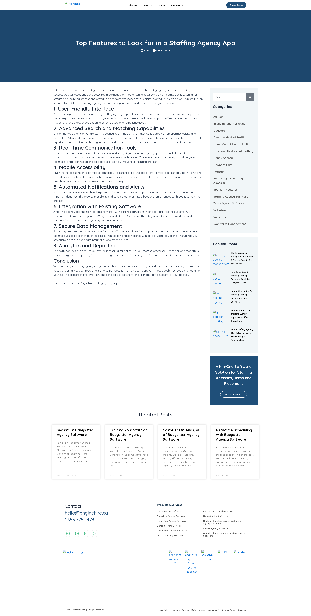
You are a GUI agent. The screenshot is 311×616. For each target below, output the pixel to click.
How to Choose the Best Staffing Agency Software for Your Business (242, 296)
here (121, 283)
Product (148, 5)
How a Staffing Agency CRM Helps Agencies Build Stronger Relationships (242, 334)
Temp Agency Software (228, 203)
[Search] (250, 97)
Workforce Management (229, 224)
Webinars (219, 217)
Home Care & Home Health (231, 144)
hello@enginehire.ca (86, 513)
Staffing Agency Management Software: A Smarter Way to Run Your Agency (242, 258)
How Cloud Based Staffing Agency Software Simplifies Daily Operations (240, 277)
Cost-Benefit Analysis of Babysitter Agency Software (181, 435)
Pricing (162, 5)
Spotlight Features (225, 189)
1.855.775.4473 (79, 519)
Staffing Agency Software (230, 196)
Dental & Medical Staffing (230, 137)
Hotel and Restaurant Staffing (233, 151)
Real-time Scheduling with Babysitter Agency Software (234, 435)
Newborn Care (222, 164)
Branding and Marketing (229, 123)
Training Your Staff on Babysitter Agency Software (128, 435)
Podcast (218, 171)
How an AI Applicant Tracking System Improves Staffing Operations (240, 315)
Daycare (219, 130)
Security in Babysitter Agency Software (75, 432)
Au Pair (218, 116)
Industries (132, 5)
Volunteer (219, 210)
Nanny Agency (223, 158)
